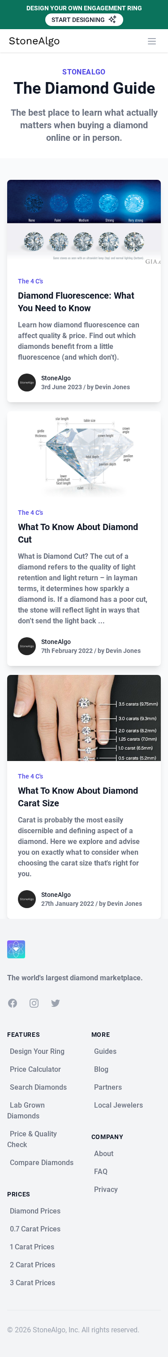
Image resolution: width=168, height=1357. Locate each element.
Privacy (106, 1189)
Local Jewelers (118, 1105)
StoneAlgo (56, 378)
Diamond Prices (35, 1211)
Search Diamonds (38, 1087)
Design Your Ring (37, 1051)
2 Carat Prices (32, 1265)
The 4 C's (30, 281)
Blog (101, 1069)
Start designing (79, 19)
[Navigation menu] (152, 41)
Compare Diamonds (41, 1162)
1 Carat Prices (32, 1247)
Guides (105, 1051)
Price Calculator (35, 1069)
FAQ (101, 1171)
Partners (108, 1087)
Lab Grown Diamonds (26, 1110)
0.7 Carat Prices (35, 1229)
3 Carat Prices (32, 1283)
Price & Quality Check (32, 1139)
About (103, 1153)
